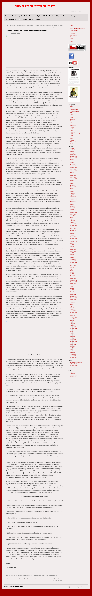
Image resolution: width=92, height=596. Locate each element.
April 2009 (72, 335)
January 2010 (73, 326)
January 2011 (73, 310)
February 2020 (73, 209)
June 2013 (72, 272)
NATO (31, 19)
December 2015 (73, 238)
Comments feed (73, 375)
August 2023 (72, 180)
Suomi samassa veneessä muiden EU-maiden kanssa (19, 25)
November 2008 (73, 343)
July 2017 (72, 232)
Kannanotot (72, 119)
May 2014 (72, 254)
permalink (54, 575)
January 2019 (73, 223)
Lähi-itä (72, 132)
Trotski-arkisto (73, 141)
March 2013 (72, 277)
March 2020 (72, 207)
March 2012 (72, 293)
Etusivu (7, 16)
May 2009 (72, 333)
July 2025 (72, 159)
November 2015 (73, 240)
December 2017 (73, 230)
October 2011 (73, 299)
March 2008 (72, 352)
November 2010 (73, 314)
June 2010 (72, 320)
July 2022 (72, 188)
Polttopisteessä (37, 575)
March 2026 (72, 151)
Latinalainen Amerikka (76, 133)
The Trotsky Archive (74, 367)
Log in (71, 372)
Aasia (72, 127)
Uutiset (71, 143)
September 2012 (73, 285)
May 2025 (72, 162)
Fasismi (24, 19)
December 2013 (73, 262)
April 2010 (72, 323)
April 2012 (72, 291)
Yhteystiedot (75, 16)
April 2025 (72, 164)
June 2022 (72, 190)
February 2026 (73, 153)
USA (72, 135)
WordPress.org (73, 376)
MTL (18, 33)
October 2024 (73, 169)
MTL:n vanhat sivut (74, 365)
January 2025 (73, 166)
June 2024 (72, 172)
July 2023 (72, 182)
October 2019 (73, 214)
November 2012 (73, 281)
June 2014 (72, 252)
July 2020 (72, 203)
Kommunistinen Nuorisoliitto (76, 362)
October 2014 (73, 251)
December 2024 (73, 167)
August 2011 (72, 302)
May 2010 (72, 322)
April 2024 (72, 174)
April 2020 (72, 206)
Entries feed (72, 373)
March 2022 (72, 193)
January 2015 (73, 249)
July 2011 (72, 304)
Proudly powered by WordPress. (77, 587)
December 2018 (73, 225)
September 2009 (73, 330)
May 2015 (72, 246)
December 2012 (73, 280)
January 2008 (73, 355)
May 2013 (72, 273)
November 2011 (73, 297)
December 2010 (73, 312)
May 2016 (72, 235)
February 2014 (73, 259)
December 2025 (73, 156)
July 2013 (72, 270)
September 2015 (73, 241)
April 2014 (72, 256)
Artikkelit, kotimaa (74, 108)
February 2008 (73, 354)
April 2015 (72, 248)
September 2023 (73, 178)
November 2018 (73, 227)
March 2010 (72, 325)
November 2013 (73, 264)
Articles (71, 106)
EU (19, 19)
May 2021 (72, 195)
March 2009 (72, 336)
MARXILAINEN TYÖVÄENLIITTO (35, 6)
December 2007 (73, 357)
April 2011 (72, 307)
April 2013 (72, 275)
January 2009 (73, 339)
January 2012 (73, 294)
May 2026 (72, 148)
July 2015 (72, 243)
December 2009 (73, 328)
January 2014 (73, 260)
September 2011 (73, 301)
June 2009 (72, 331)
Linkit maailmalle (10, 19)
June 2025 (72, 161)
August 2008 (72, 346)
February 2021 (73, 196)
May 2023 (72, 183)
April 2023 (72, 185)
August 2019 (72, 215)
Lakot (71, 122)
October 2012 (73, 283)
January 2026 (73, 154)
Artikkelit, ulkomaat (22, 575)
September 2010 (73, 317)
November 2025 (73, 157)
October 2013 (73, 265)
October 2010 (73, 315)
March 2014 (72, 257)
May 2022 (72, 191)
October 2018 (73, 228)
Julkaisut (66, 16)
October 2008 (73, 344)
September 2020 (73, 199)
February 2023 (73, 186)
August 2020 (72, 201)
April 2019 (72, 220)
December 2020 (73, 198)
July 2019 (72, 217)
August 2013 (72, 269)
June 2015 (72, 244)
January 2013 (73, 278)
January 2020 (73, 211)
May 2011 (72, 306)
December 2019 (73, 212)
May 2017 (72, 233)
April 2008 (72, 351)
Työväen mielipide (55, 16)
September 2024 (73, 170)
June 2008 (72, 347)
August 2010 (72, 318)
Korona (71, 120)
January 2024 (73, 175)
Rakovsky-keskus (74, 137)
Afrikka (73, 129)
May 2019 (72, 219)
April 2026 (72, 149)
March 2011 (72, 309)
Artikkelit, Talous (75, 111)
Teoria (43, 575)
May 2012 (72, 289)
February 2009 (73, 338)
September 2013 (73, 267)
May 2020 (72, 204)
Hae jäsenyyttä (17, 16)
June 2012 (72, 288)
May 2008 (72, 349)
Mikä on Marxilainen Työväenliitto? (35, 16)
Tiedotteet (72, 140)
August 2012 (72, 286)
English (37, 19)
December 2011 (73, 296)
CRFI (71, 112)
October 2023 (73, 177)
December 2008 (73, 341)
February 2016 (73, 236)
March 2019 (72, 222)
